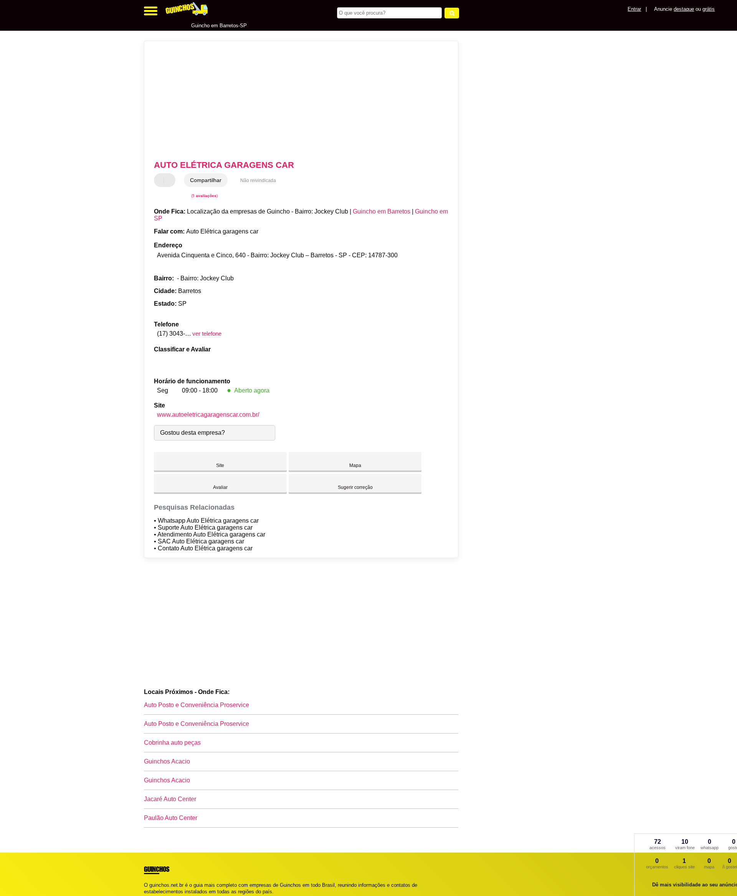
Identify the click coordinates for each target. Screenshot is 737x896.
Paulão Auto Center (170, 818)
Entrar (634, 9)
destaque (684, 9)
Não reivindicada (258, 180)
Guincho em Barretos (381, 211)
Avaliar (220, 487)
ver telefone (206, 333)
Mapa (355, 465)
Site (220, 465)
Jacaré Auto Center (170, 799)
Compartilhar (205, 180)
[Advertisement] (297, 100)
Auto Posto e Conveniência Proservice (196, 705)
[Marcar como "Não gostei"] (170, 180)
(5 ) (204, 196)
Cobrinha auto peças (172, 742)
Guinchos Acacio (167, 761)
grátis (708, 9)
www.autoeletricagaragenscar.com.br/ (208, 414)
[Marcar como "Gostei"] (161, 180)
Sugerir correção (355, 487)
